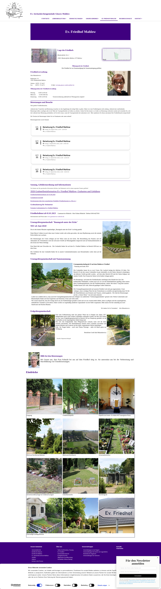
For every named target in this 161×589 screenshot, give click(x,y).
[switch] (57, 585)
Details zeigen (102, 585)
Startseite (45, 18)
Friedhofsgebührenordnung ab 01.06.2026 (42, 194)
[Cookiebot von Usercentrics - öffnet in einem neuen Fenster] (16, 585)
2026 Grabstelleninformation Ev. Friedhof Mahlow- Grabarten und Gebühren (65, 191)
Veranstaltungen (75, 18)
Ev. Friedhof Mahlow (109, 18)
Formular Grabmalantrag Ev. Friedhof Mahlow (44, 208)
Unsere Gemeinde (92, 18)
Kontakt (138, 18)
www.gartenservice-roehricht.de (55, 216)
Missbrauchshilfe (125, 18)
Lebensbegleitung (58, 18)
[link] (59, 19)
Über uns (59, 547)
